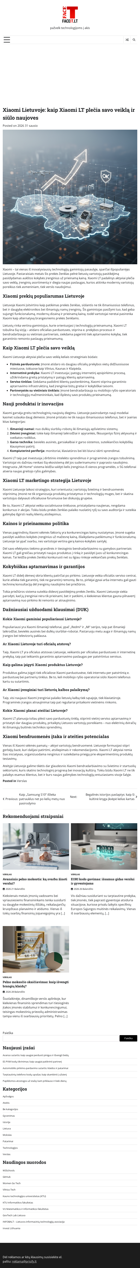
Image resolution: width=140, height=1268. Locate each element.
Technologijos (10, 1147)
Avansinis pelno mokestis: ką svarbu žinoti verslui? (35, 881)
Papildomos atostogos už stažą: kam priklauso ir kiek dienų (35, 1081)
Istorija (6, 1122)
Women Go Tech (12, 1183)
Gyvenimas (9, 1115)
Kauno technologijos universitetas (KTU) (24, 1196)
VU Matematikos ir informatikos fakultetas (25, 1209)
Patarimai (8, 1141)
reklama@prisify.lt (24, 1261)
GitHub (7, 1176)
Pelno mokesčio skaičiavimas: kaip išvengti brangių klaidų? (36, 984)
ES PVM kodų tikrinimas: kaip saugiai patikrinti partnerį (32, 1061)
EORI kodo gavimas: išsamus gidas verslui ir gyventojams (103, 881)
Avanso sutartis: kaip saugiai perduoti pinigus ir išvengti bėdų (36, 1055)
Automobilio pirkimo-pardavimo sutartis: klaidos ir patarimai (35, 1068)
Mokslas (7, 1135)
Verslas (22, 781)
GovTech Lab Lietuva (14, 1215)
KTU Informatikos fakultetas (18, 1202)
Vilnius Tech (9, 1189)
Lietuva (7, 1128)
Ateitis (6, 1102)
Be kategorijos (10, 1109)
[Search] (133, 39)
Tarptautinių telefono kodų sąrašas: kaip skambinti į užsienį (35, 1074)
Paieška (8, 1033)
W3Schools (9, 1170)
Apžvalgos (8, 1096)
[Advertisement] (70, 71)
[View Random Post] (127, 39)
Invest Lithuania (11, 1228)
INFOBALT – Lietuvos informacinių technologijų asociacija (34, 1221)
